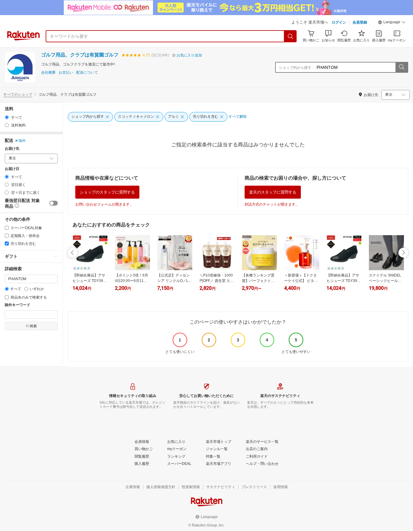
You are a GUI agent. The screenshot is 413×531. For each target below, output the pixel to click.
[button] (392, 23)
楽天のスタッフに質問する (272, 192)
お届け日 (12, 169)
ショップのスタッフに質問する (107, 192)
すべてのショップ (17, 94)
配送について (87, 73)
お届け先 (12, 149)
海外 (22, 141)
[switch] (53, 203)
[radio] (7, 117)
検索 (33, 326)
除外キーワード (17, 305)
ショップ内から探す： (297, 68)
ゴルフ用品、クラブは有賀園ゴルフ (80, 54)
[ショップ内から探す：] (401, 67)
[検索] (291, 36)
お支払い (66, 73)
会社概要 (48, 73)
